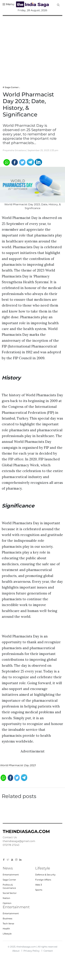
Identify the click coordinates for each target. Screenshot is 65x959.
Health (6, 928)
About (16, 950)
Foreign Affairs (43, 879)
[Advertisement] (32, 48)
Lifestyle (7, 933)
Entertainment (11, 874)
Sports (38, 889)
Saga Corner (9, 879)
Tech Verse (8, 923)
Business (7, 918)
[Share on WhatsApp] (6, 162)
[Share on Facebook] (14, 162)
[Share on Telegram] (30, 162)
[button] (8, 4)
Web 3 (38, 884)
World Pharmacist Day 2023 (18, 765)
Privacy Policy (31, 950)
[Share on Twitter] (22, 162)
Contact (48, 950)
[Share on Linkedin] (38, 162)
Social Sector (10, 893)
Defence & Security (45, 874)
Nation (6, 898)
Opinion (7, 903)
